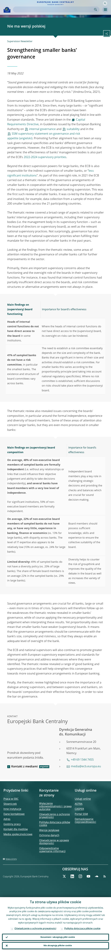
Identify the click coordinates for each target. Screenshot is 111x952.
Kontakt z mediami (24, 766)
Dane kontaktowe (14, 814)
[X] (64, 876)
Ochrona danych (49, 835)
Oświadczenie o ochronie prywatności (35, 929)
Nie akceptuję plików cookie (58, 946)
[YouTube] (88, 876)
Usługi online (83, 799)
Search (95, 9)
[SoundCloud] (96, 876)
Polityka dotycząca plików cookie (82, 929)
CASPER (79, 809)
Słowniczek (10, 804)
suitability (73, 129)
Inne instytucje (12, 809)
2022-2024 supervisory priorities (45, 157)
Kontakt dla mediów (15, 829)
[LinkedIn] (72, 876)
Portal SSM (81, 814)
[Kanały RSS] (104, 876)
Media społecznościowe (17, 834)
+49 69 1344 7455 (82, 759)
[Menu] (105, 10)
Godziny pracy (12, 824)
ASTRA (78, 804)
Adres (6, 819)
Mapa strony (11, 859)
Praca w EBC (10, 799)
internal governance (42, 129)
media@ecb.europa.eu (86, 766)
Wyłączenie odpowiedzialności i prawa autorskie (55, 806)
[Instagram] (80, 876)
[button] (105, 3)
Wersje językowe (49, 830)
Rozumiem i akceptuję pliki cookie (57, 937)
